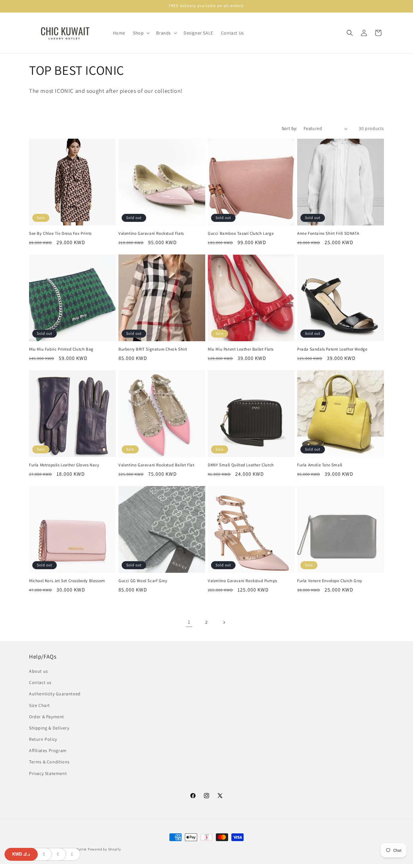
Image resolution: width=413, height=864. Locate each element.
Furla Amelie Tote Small (319, 465)
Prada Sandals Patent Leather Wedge (332, 349)
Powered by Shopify (104, 849)
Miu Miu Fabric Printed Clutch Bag (61, 349)
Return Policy (43, 739)
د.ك (21, 854)
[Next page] (224, 622)
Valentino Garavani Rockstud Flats (151, 233)
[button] (140, 33)
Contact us (40, 682)
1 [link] (189, 622)
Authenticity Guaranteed (55, 694)
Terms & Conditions (49, 762)
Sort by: (289, 128)
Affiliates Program (48, 750)
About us (38, 671)
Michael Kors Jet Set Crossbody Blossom (67, 580)
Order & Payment (46, 717)
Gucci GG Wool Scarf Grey (142, 580)
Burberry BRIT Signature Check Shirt (152, 349)
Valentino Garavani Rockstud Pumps (242, 580)
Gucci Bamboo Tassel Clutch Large (241, 233)
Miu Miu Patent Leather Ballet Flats (241, 349)
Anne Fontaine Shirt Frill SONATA (328, 233)
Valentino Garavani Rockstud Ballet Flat (156, 465)
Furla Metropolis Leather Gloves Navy (64, 465)
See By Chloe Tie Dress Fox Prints (60, 233)
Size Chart (39, 705)
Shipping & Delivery (49, 728)
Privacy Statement (48, 773)
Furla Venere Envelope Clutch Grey (329, 580)
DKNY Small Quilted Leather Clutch (241, 465)
